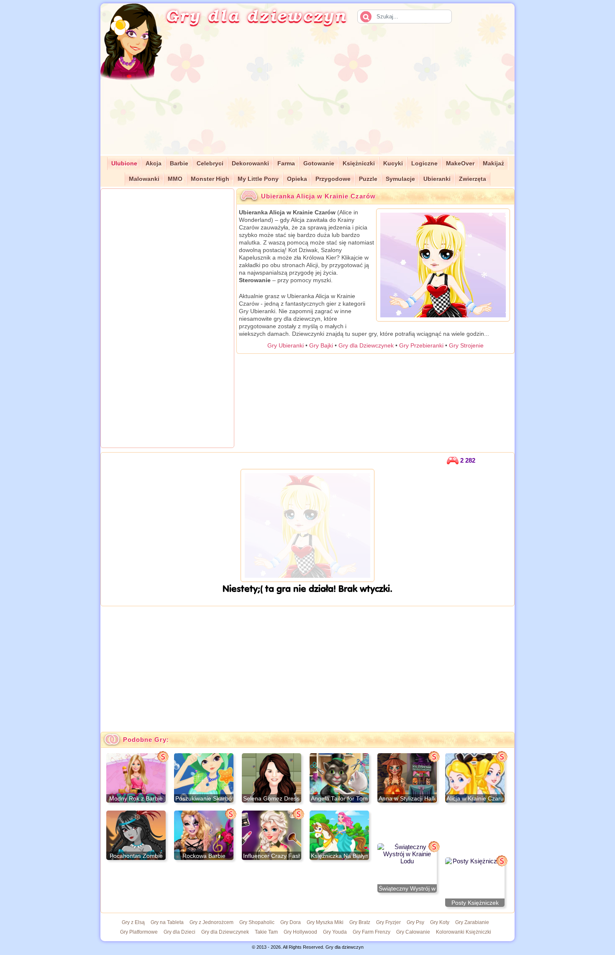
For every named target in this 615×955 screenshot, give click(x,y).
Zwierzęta (472, 179)
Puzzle (368, 179)
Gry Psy (415, 922)
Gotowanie (318, 163)
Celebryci (210, 163)
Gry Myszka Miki (325, 922)
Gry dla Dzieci (179, 932)
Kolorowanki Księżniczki (463, 932)
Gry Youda (335, 932)
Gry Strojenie (466, 345)
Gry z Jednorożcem (211, 922)
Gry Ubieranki (285, 345)
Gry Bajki (321, 345)
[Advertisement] (348, 95)
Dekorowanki (250, 163)
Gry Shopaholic (256, 922)
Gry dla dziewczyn (256, 15)
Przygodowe (333, 179)
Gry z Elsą (133, 922)
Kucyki (393, 163)
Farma (286, 163)
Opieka (297, 179)
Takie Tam (266, 932)
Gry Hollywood (300, 932)
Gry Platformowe (139, 932)
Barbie (179, 163)
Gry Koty (439, 922)
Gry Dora (290, 922)
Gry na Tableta (167, 922)
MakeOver (460, 163)
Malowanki (144, 179)
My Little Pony (258, 179)
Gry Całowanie (413, 932)
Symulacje (400, 179)
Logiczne (424, 163)
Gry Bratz (359, 922)
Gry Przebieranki (421, 345)
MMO (175, 179)
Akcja (153, 163)
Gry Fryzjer (388, 922)
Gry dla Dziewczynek (366, 345)
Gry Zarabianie (472, 922)
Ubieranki (437, 179)
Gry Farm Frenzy (371, 932)
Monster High (210, 179)
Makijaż (493, 163)
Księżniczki (359, 163)
